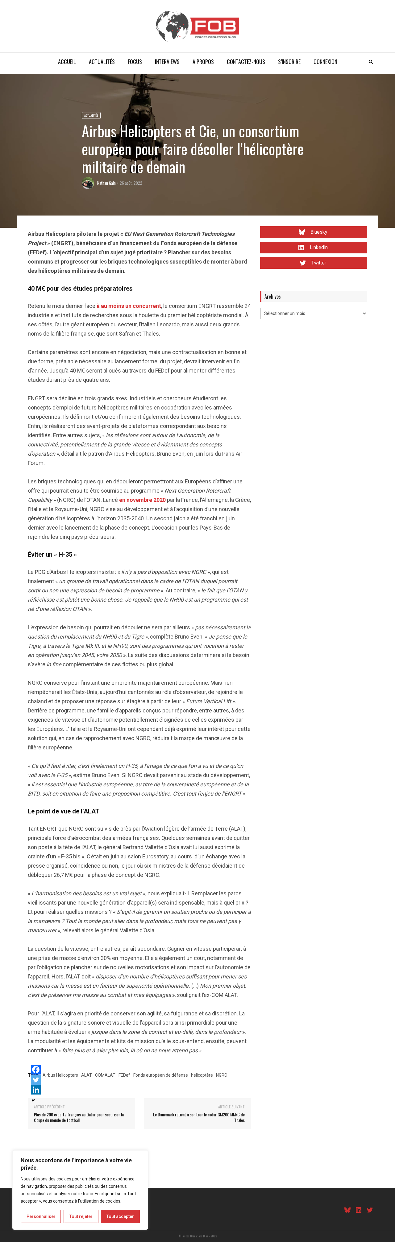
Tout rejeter (81, 1216)
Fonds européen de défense (160, 1075)
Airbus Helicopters (60, 1075)
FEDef (124, 1075)
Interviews (167, 62)
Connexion (325, 62)
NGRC (221, 1075)
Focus (135, 62)
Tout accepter (120, 1216)
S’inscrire (289, 62)
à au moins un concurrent (129, 306)
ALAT (86, 1075)
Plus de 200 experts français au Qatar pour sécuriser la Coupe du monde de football (79, 1117)
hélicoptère (202, 1075)
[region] (80, 1190)
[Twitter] (36, 1080)
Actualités (102, 62)
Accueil (67, 62)
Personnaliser (41, 1216)
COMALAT (105, 1075)
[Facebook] (36, 1070)
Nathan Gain (106, 183)
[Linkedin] (36, 1090)
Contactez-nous (246, 62)
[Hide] (33, 1100)
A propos (203, 62)
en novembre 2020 (142, 500)
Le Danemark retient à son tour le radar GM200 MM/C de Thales (199, 1117)
